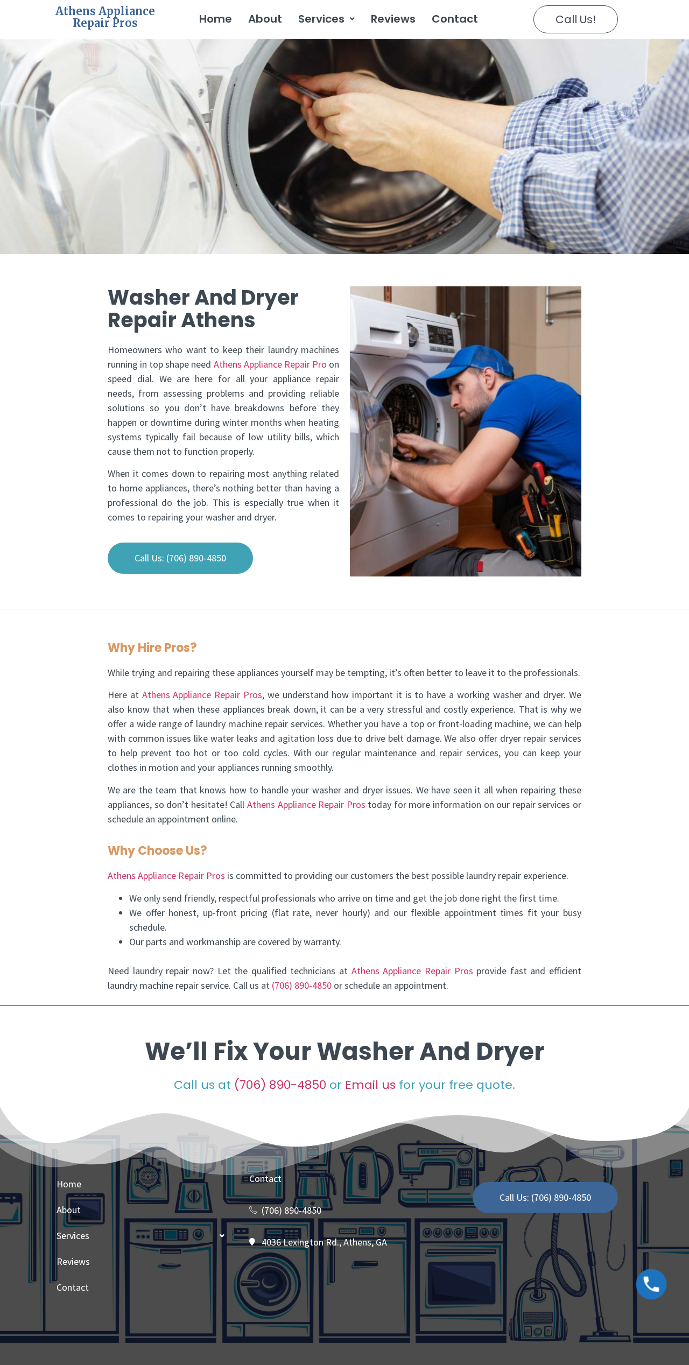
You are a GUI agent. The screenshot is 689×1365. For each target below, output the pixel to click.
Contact (455, 18)
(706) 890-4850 (302, 985)
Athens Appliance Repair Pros (105, 17)
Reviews (393, 18)
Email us (370, 1084)
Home (215, 18)
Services (321, 18)
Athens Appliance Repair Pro (270, 364)
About (265, 18)
